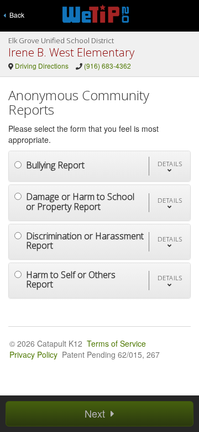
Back (15, 14)
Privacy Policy (33, 354)
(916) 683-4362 (107, 65)
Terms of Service (116, 343)
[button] (170, 166)
